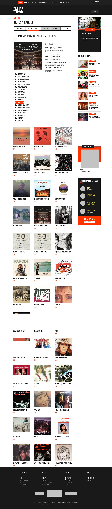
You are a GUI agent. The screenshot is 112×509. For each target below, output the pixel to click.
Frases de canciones (47, 482)
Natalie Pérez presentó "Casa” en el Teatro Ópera (94, 117)
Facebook (69, 482)
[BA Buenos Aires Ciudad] (54, 493)
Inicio (20, 2)
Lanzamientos (43, 2)
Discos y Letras (33, 28)
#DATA (62, 2)
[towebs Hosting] (39, 493)
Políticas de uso (74, 502)
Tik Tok (68, 484)
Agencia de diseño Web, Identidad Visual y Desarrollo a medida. (58, 505)
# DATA (44, 478)
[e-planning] (70, 493)
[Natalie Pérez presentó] (83, 117)
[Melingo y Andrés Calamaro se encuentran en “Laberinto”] (83, 74)
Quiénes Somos (90, 478)
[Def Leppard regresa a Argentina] (97, 23)
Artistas (26, 2)
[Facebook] (98, 1)
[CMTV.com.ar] (19, 10)
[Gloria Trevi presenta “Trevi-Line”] (83, 96)
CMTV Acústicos (53, 2)
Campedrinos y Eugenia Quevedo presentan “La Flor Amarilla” (93, 107)
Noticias (34, 2)
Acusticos (44, 480)
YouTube (69, 478)
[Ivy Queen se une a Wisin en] (83, 64)
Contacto (89, 480)
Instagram (70, 480)
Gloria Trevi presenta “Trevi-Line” (93, 95)
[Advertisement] (89, 132)
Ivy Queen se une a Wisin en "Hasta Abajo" (94, 64)
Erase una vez (46, 484)
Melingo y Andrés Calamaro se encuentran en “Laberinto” (94, 75)
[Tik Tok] (97, 1)
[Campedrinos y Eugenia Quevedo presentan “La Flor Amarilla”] (83, 106)
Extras (68, 2)
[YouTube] (93, 1)
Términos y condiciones (65, 502)
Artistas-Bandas (24, 480)
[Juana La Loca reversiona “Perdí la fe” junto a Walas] (83, 85)
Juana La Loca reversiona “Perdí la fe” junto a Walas (94, 85)
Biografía (20, 28)
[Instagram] (95, 1)
